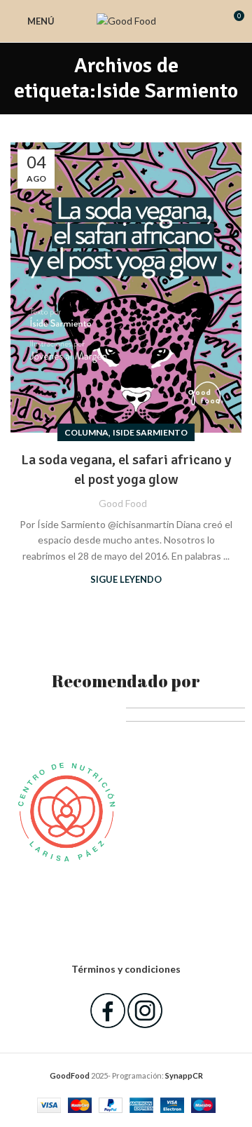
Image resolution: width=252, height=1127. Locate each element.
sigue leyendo (126, 579)
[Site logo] (126, 20)
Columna (86, 432)
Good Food (123, 503)
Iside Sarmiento (150, 432)
